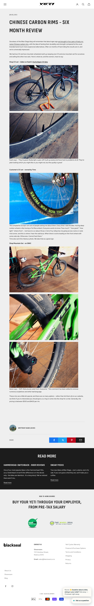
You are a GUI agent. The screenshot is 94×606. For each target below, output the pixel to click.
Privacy (68, 560)
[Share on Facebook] (54, 440)
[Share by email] (81, 440)
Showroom (8, 574)
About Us (7, 571)
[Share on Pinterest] (72, 440)
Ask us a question (82, 600)
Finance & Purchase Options (75, 548)
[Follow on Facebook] (5, 586)
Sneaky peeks (57, 465)
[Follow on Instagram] (12, 586)
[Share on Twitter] (63, 440)
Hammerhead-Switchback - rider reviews (24, 465)
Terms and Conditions (73, 552)
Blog (6, 578)
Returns (68, 563)
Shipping (68, 556)
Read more (7, 483)
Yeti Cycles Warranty (72, 544)
